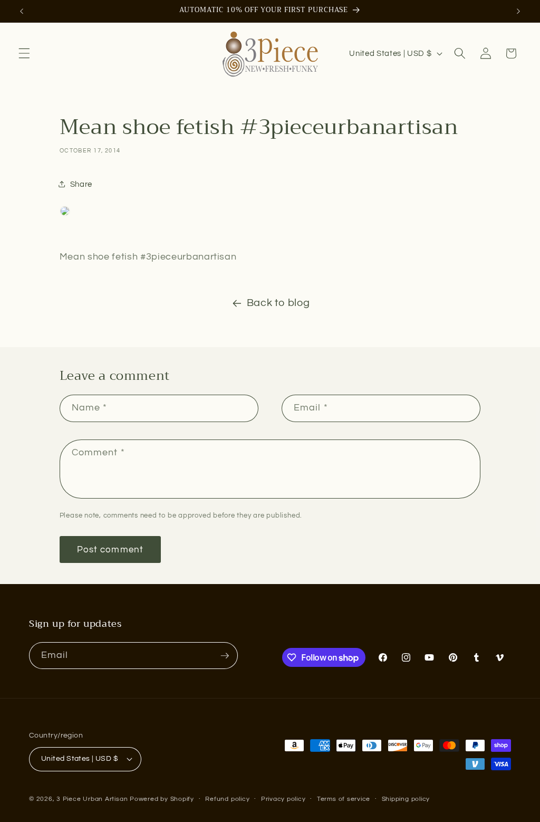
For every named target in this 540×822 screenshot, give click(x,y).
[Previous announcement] (21, 11)
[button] (24, 53)
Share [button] (81, 184)
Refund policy (227, 799)
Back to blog (278, 303)
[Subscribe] (224, 656)
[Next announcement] (518, 11)
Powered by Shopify (162, 799)
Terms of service (343, 799)
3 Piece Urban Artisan (92, 799)
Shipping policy (406, 799)
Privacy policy (283, 799)
